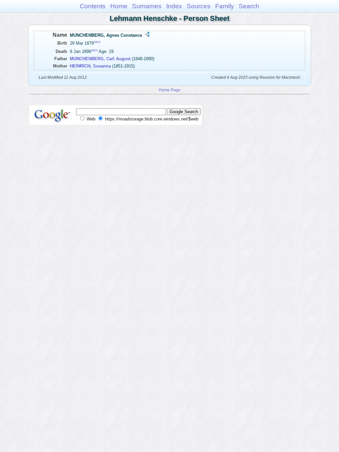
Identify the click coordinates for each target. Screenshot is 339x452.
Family (224, 6)
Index (174, 6)
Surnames (147, 6)
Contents (93, 6)
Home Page (169, 90)
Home (118, 6)
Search (249, 6)
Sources (199, 6)
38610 (97, 42)
